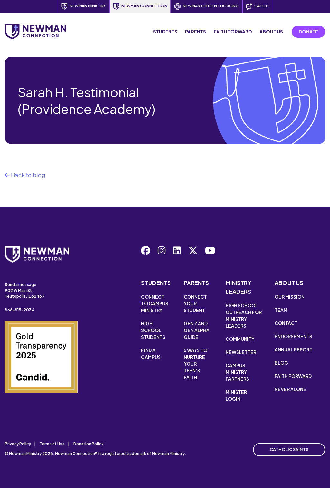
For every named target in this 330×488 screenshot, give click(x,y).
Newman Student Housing (211, 6)
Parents (195, 31)
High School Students (153, 330)
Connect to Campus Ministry (154, 303)
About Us (271, 31)
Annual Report (293, 349)
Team (281, 310)
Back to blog (27, 174)
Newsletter (241, 352)
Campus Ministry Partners (237, 372)
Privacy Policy (18, 443)
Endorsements (293, 336)
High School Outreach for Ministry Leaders (244, 315)
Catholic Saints (289, 449)
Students (165, 31)
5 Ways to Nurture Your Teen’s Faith (195, 363)
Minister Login (236, 395)
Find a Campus (151, 353)
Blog (281, 363)
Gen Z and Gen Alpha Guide (196, 330)
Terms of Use (52, 443)
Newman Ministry (88, 6)
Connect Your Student (195, 303)
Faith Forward (233, 31)
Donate (308, 31)
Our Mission (290, 297)
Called (261, 6)
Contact (286, 323)
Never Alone (290, 389)
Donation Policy (88, 443)
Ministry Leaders (238, 287)
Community (240, 339)
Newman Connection (144, 6)
